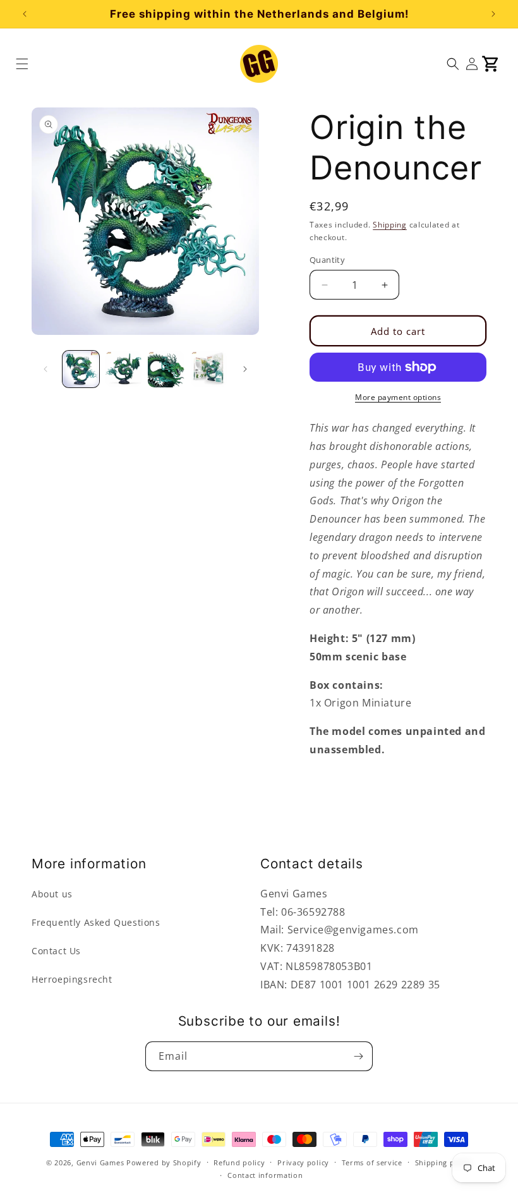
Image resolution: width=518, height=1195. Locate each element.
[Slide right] (245, 369)
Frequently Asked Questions (96, 922)
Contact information (265, 1175)
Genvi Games (100, 1162)
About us (52, 894)
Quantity (327, 259)
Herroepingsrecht (72, 979)
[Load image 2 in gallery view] (123, 369)
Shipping (390, 224)
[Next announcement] (493, 14)
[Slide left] (45, 369)
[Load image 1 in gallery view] (81, 369)
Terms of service (372, 1162)
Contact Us (56, 951)
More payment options (398, 397)
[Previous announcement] (25, 14)
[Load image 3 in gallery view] (166, 369)
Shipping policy (444, 1162)
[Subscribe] (358, 1056)
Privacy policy (303, 1162)
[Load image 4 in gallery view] (209, 369)
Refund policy (239, 1162)
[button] (22, 63)
